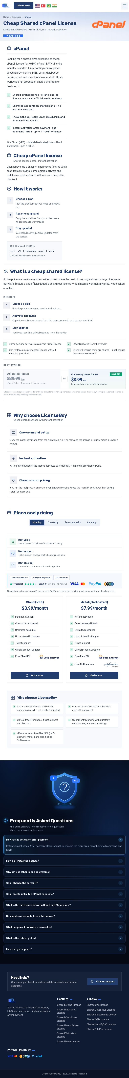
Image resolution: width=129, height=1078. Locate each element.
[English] (37, 6)
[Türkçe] (43, 6)
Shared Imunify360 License (101, 1024)
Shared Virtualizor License (66, 1035)
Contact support (105, 981)
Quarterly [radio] (53, 522)
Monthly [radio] (37, 522)
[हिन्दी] (54, 6)
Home (6, 17)
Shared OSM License (98, 1019)
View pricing (13, 35)
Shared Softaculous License (102, 1014)
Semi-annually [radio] (73, 522)
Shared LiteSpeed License (66, 1011)
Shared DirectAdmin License (68, 1027)
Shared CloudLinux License (67, 1019)
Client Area (23, 5)
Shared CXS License (97, 1005)
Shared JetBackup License (101, 1009)
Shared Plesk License (68, 1041)
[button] (64, 839)
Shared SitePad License (99, 1029)
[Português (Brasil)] (49, 6)
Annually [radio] (91, 522)
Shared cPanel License (69, 1005)
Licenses (16, 17)
